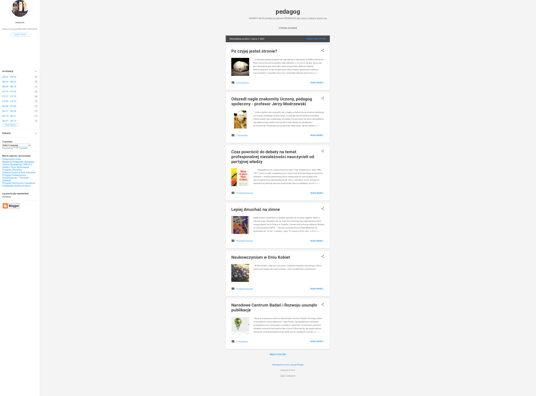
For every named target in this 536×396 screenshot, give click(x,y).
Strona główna (288, 28)
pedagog (288, 11)
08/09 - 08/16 (9, 86)
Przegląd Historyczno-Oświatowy (18, 183)
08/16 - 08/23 (9, 81)
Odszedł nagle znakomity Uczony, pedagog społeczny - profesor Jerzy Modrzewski (271, 101)
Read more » (317, 82)
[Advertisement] (341, 77)
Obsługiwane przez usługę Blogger (288, 364)
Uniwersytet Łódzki (11, 159)
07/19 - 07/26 (9, 91)
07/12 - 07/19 (9, 96)
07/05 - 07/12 (9, 101)
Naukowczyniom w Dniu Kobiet (260, 257)
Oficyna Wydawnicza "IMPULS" (17, 164)
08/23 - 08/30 (9, 77)
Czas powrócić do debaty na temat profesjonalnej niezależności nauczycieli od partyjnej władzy (272, 156)
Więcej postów (278, 354)
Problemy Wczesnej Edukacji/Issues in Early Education (19, 171)
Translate (23, 148)
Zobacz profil (20, 35)
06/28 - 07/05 (9, 106)
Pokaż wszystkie (316, 39)
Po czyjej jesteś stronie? (254, 51)
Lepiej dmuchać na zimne (255, 209)
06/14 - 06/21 (9, 116)
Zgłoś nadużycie (287, 376)
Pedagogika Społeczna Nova (16, 185)
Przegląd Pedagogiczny (14, 175)
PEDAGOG (19, 22)
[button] (322, 51)
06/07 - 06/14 (9, 121)
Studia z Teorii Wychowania (15, 167)
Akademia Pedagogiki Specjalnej (18, 162)
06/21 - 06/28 (9, 111)
